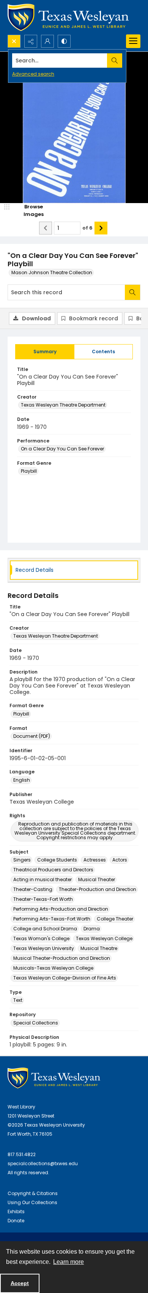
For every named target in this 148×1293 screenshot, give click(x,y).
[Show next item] (100, 228)
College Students (57, 860)
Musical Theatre (98, 948)
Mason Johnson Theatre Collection (51, 272)
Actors (119, 860)
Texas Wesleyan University (43, 948)
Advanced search (33, 74)
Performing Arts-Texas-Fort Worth (51, 919)
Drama (91, 928)
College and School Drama (45, 928)
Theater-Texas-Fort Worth (43, 899)
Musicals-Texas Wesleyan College (53, 968)
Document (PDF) (31, 736)
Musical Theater (96, 879)
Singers (22, 860)
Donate (16, 1220)
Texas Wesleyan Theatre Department (63, 405)
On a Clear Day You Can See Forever (62, 448)
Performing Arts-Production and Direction (60, 909)
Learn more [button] (68, 1262)
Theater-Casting (32, 889)
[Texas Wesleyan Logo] (68, 17)
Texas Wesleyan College (104, 938)
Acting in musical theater (42, 879)
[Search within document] (132, 292)
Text (17, 1000)
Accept (20, 1283)
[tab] (45, 352)
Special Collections (35, 1023)
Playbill (29, 471)
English (21, 780)
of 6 (87, 227)
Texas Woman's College (41, 938)
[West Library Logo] (54, 1078)
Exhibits (16, 1211)
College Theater (115, 919)
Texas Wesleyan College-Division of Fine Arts (64, 978)
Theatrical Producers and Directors (53, 869)
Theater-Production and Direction (97, 889)
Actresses (94, 860)
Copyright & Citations (33, 1193)
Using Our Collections (32, 1202)
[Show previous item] (45, 228)
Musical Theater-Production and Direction (61, 958)
